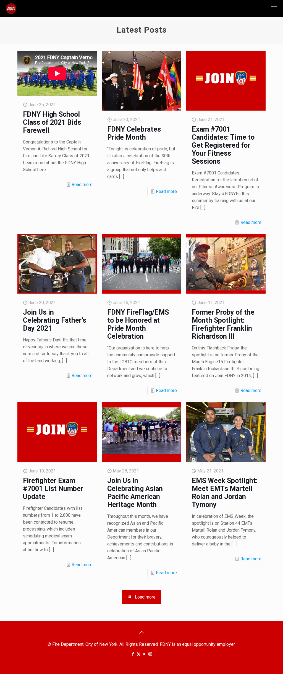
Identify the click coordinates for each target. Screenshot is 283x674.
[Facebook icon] (133, 654)
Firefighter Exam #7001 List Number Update (53, 489)
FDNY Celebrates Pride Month (134, 133)
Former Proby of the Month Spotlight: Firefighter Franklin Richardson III (223, 324)
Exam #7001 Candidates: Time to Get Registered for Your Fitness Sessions (223, 145)
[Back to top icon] (141, 632)
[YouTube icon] (144, 654)
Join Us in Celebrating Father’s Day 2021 (54, 320)
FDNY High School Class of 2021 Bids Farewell (52, 122)
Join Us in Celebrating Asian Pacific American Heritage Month (135, 493)
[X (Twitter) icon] (139, 654)
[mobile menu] (274, 8)
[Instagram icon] (150, 654)
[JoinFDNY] (11, 8)
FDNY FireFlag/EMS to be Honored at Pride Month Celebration (138, 324)
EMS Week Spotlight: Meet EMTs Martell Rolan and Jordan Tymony (225, 493)
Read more (82, 184)
